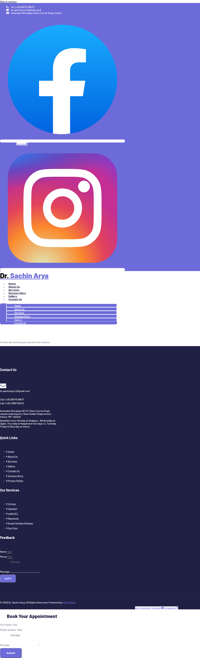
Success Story (17, 293)
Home (12, 283)
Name (3, 551)
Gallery (12, 296)
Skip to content (8, 1)
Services (13, 290)
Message (5, 571)
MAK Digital (69, 602)
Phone (4, 556)
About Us (14, 286)
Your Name (6, 624)
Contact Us (15, 299)
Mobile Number (8, 629)
